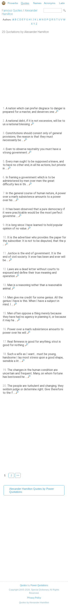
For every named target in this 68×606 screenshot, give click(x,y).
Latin (62, 3)
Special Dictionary (3, 3)
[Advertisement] (34, 69)
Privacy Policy (34, 598)
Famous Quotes (12, 10)
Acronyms (49, 3)
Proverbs (13, 3)
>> (17, 475)
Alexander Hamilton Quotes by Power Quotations (31, 490)
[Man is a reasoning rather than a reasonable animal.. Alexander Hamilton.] (13, 288)
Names (37, 3)
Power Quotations (39, 585)
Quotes (25, 3)
